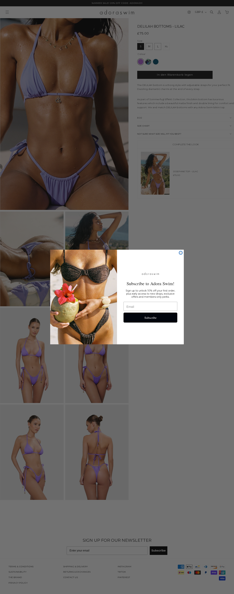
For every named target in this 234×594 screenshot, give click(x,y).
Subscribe (150, 318)
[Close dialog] (180, 252)
